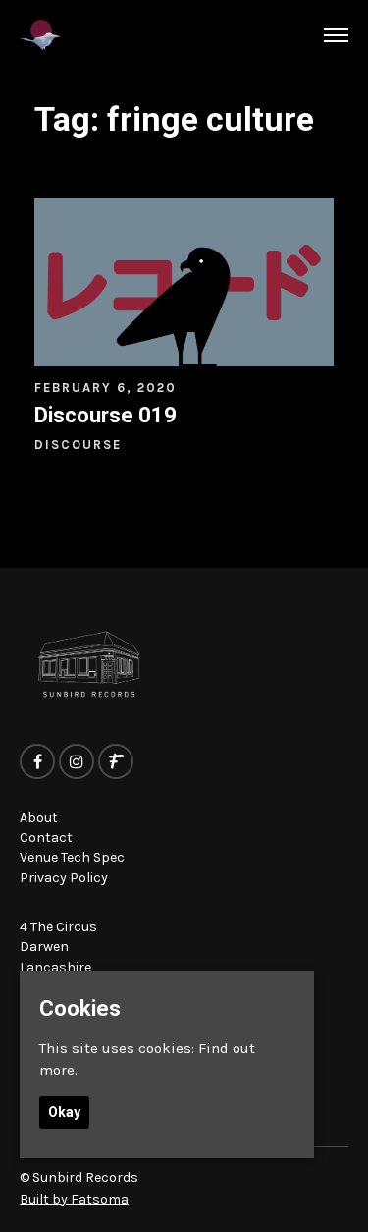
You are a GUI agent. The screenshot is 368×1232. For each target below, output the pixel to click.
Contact (46, 837)
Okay (64, 1112)
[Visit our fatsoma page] (115, 762)
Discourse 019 (105, 415)
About (39, 818)
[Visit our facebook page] (37, 762)
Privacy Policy (64, 877)
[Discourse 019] (184, 282)
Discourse (78, 444)
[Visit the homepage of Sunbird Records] (40, 35)
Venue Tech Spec (72, 857)
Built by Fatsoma (74, 1199)
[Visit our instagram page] (76, 762)
